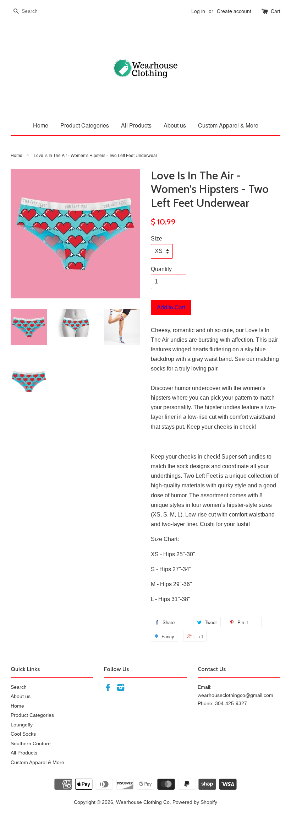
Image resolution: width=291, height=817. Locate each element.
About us (175, 125)
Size (156, 239)
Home (40, 125)
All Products (136, 125)
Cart (275, 11)
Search (19, 687)
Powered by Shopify (194, 802)
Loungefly (22, 724)
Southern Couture (31, 743)
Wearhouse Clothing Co (143, 802)
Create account (234, 11)
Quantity (161, 269)
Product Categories (84, 125)
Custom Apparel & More (228, 125)
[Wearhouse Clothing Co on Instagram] (121, 689)
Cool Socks (23, 734)
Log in (198, 11)
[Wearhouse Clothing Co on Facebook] (108, 689)
